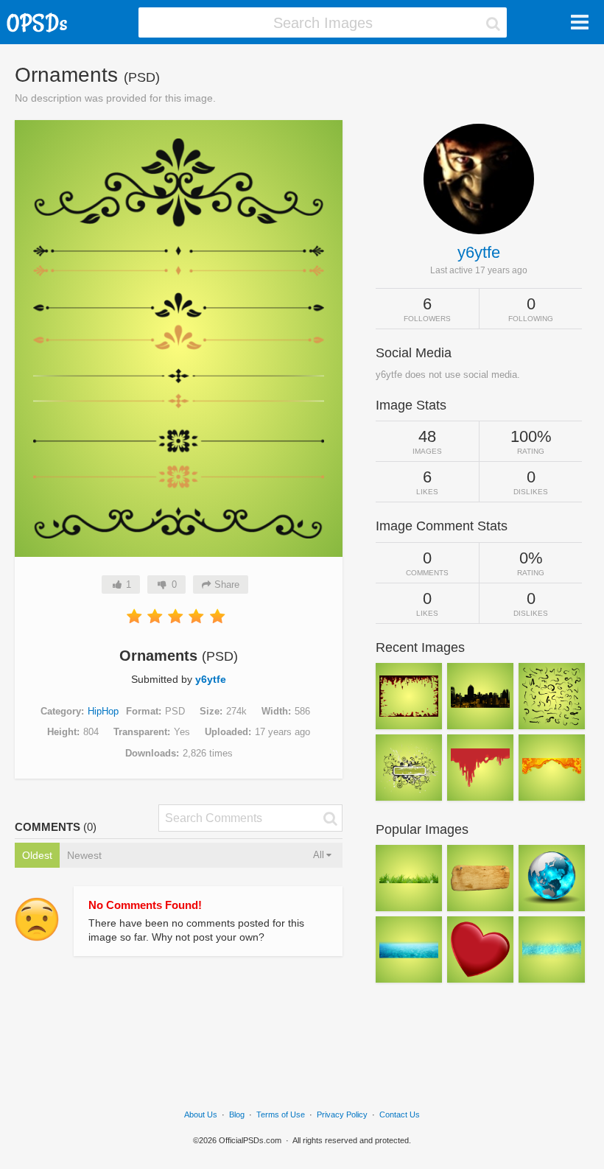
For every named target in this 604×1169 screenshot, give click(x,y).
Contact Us (399, 1114)
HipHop (103, 711)
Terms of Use (280, 1114)
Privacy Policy (342, 1114)
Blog (237, 1114)
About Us (200, 1114)
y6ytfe (210, 679)
